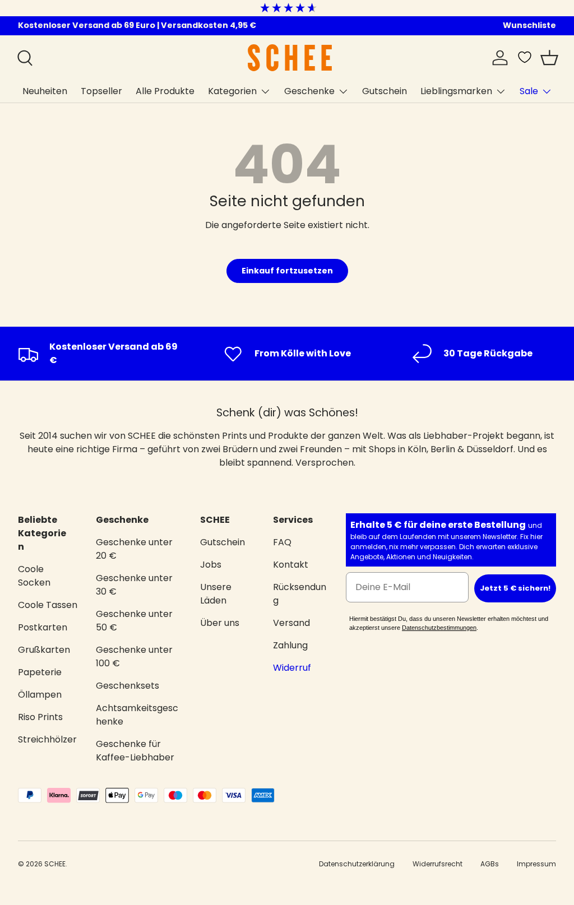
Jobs (210, 564)
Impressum (536, 864)
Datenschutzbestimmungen (439, 627)
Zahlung (290, 645)
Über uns (219, 622)
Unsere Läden (216, 594)
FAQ (282, 542)
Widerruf (292, 667)
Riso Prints (40, 717)
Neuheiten (44, 91)
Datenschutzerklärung (357, 864)
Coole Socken (34, 576)
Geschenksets (127, 685)
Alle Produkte (165, 91)
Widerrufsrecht (437, 864)
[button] (549, 57)
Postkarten (42, 627)
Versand (291, 622)
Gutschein (384, 91)
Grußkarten (44, 649)
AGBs (489, 864)
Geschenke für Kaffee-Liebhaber (135, 750)
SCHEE (55, 864)
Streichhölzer (47, 739)
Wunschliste (529, 25)
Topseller (101, 91)
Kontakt (290, 564)
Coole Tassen (47, 604)
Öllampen (40, 694)
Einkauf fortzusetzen (287, 270)
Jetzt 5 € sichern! (515, 588)
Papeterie (40, 672)
